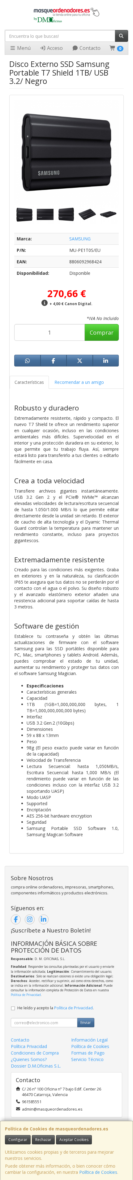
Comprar (102, 332)
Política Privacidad (29, 1046)
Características (29, 382)
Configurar (17, 1139)
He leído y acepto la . (55, 1008)
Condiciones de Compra (35, 1053)
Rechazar (43, 1139)
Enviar (85, 1022)
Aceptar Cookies (73, 1139)
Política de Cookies (98, 1172)
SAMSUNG (80, 239)
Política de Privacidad (26, 995)
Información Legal (89, 1040)
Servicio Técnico (87, 1059)
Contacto (89, 48)
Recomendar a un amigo (79, 382)
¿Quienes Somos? (29, 1059)
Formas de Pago (88, 1053)
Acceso (54, 48)
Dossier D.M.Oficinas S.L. (36, 1066)
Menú (23, 48)
